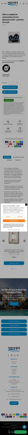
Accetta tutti (14, 220)
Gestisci (19, 217)
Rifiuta (8, 217)
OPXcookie (10, 229)
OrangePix (18, 229)
